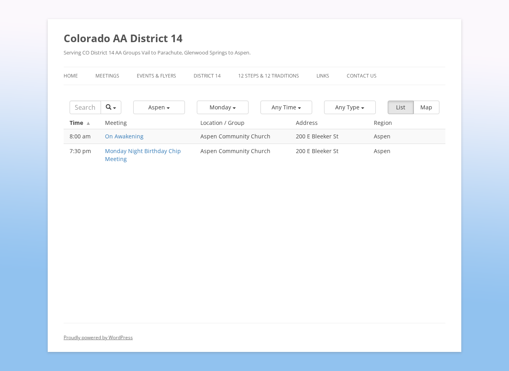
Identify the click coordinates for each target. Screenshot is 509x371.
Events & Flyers (156, 75)
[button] (159, 107)
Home (71, 75)
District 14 (207, 75)
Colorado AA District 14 (123, 38)
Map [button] (426, 107)
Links (323, 75)
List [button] (400, 107)
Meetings (107, 75)
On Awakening (124, 136)
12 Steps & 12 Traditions (268, 75)
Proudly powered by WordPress (98, 337)
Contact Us (362, 75)
